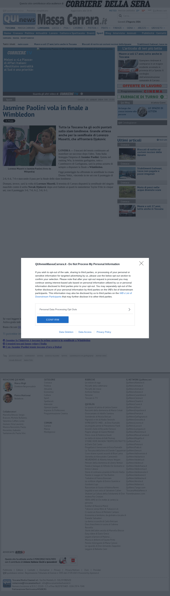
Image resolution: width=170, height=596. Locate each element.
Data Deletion (66, 332)
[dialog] (85, 298)
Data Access (85, 332)
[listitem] (85, 309)
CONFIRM (52, 319)
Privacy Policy (104, 332)
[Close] (142, 264)
